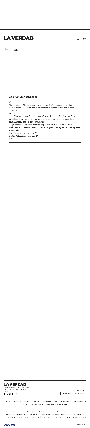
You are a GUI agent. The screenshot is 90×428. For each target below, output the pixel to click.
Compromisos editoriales (46, 404)
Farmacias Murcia (66, 414)
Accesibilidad (35, 402)
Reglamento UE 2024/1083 (50, 402)
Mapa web (34, 404)
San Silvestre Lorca (55, 412)
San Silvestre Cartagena (40, 412)
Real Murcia (55, 414)
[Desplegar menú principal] (84, 38)
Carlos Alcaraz (35, 417)
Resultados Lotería (10, 417)
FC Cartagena (46, 414)
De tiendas (82, 417)
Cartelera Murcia (72, 417)
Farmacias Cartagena (47, 417)
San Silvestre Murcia (25, 412)
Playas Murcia (10, 414)
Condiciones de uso (65, 402)
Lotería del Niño (81, 412)
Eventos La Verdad (23, 417)
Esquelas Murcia (35, 414)
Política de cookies (62, 404)
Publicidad (26, 404)
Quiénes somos (16, 402)
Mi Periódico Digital (22, 414)
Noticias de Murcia (78, 414)
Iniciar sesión (78, 38)
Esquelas (11, 49)
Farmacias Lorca (60, 417)
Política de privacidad (79, 402)
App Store (67, 394)
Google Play (80, 394)
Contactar (7, 402)
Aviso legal (26, 402)
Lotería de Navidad (68, 412)
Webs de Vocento (80, 425)
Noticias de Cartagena (10, 412)
